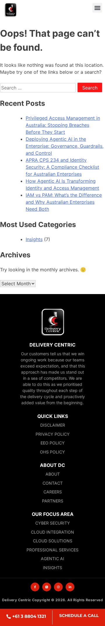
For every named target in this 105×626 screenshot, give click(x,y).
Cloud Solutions (52, 540)
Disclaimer (52, 425)
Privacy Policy (53, 434)
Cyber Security (52, 523)
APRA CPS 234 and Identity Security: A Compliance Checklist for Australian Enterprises (62, 167)
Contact (53, 483)
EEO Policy (53, 442)
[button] (97, 8)
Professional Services (52, 549)
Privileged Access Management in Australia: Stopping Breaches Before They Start (63, 125)
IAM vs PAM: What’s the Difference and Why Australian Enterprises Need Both (64, 202)
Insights (34, 239)
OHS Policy (52, 451)
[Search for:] (38, 88)
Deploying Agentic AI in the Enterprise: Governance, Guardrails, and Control (65, 146)
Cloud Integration (52, 532)
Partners (52, 500)
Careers (52, 491)
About (53, 474)
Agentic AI (52, 558)
